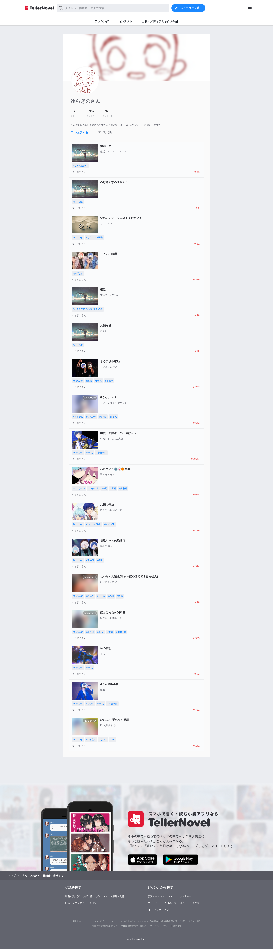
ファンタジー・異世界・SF (162, 903)
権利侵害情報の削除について (105, 926)
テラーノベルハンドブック (96, 921)
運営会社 (177, 926)
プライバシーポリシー (160, 926)
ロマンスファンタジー (180, 896)
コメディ (169, 910)
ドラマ (157, 910)
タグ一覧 (87, 896)
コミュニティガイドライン (123, 921)
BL (149, 910)
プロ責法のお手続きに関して (134, 926)
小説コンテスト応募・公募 (110, 896)
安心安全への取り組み (148, 921)
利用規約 (77, 921)
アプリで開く (106, 132)
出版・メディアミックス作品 (80, 903)
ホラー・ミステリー (191, 903)
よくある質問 (194, 921)
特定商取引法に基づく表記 (173, 921)
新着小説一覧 (72, 896)
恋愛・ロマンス (156, 896)
